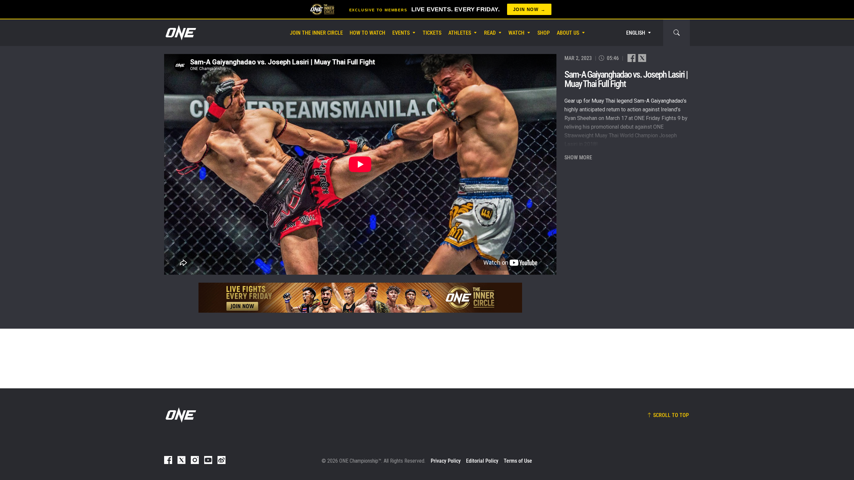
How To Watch (367, 33)
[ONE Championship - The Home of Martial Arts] (180, 33)
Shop (543, 33)
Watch (516, 33)
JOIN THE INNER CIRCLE (316, 33)
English (635, 33)
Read (490, 33)
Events (401, 33)
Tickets (432, 33)
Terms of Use (518, 461)
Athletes (459, 33)
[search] (676, 32)
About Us (568, 33)
